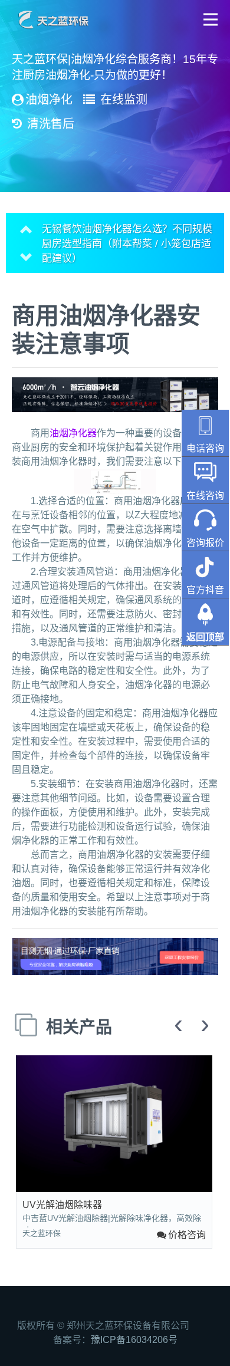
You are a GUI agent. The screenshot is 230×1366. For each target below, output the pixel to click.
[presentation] (178, 1025)
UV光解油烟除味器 (62, 1205)
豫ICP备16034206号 (134, 1340)
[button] (210, 19)
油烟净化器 (73, 433)
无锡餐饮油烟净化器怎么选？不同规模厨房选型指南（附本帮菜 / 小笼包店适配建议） (127, 225)
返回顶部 (205, 637)
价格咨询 (187, 1235)
